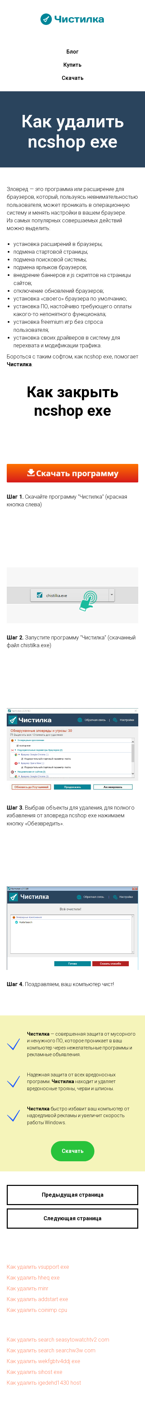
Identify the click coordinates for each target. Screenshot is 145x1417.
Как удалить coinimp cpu (37, 1310)
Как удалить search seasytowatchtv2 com (58, 1339)
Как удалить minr (27, 1288)
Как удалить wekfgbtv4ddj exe (43, 1361)
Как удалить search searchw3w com (51, 1350)
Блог (72, 52)
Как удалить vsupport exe (38, 1267)
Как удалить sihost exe (34, 1372)
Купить (72, 65)
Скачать (73, 78)
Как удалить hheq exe (33, 1277)
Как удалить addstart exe (37, 1299)
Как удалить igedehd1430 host (44, 1383)
